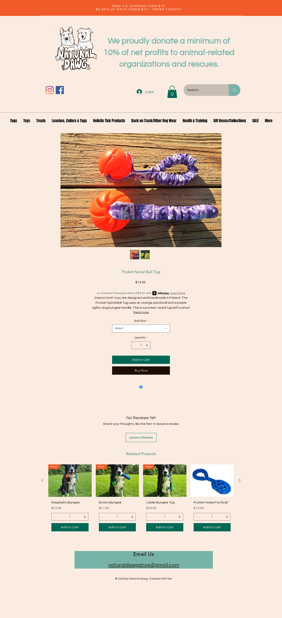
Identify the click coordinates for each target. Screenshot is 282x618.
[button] (172, 92)
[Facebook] (60, 90)
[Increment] (147, 345)
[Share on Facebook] (141, 387)
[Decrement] (134, 345)
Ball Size (141, 320)
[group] (141, 499)
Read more (141, 312)
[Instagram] (50, 90)
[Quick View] (212, 480)
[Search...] (234, 90)
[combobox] (141, 328)
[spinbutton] (141, 345)
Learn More (177, 293)
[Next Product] (239, 480)
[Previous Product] (42, 480)
